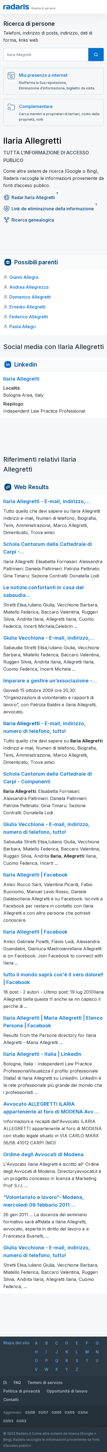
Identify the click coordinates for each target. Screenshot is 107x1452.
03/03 (8, 1421)
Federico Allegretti (28, 316)
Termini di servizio (45, 1382)
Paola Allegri (22, 326)
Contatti (11, 1399)
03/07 (43, 1412)
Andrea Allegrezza (29, 287)
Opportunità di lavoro (67, 1391)
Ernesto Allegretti (27, 307)
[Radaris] (16, 6)
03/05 (70, 1412)
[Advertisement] (53, 242)
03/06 (56, 1412)
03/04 (83, 1412)
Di (5, 1382)
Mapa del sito (16, 1342)
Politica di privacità (21, 1391)
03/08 (30, 1412)
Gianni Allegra (23, 277)
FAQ (17, 1382)
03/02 (21, 1421)
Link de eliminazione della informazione (53, 208)
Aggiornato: (12, 1412)
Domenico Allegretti (30, 297)
